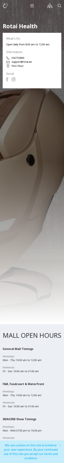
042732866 (18, 57)
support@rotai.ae (22, 61)
